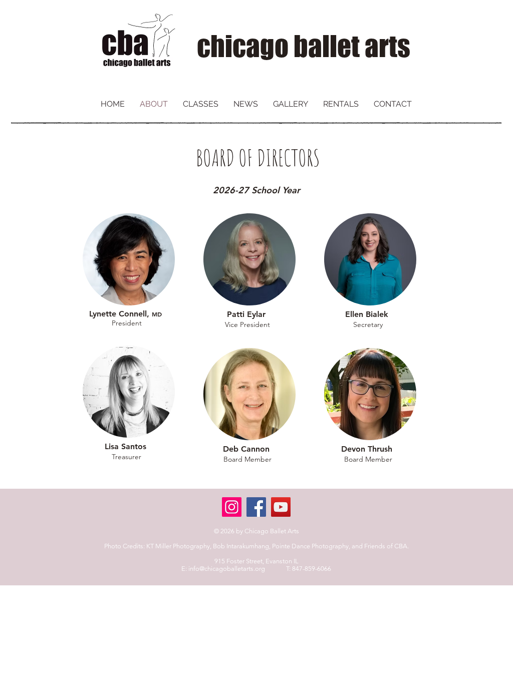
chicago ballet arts (303, 46)
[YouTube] (281, 507)
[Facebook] (256, 507)
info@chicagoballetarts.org (226, 568)
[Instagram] (231, 507)
